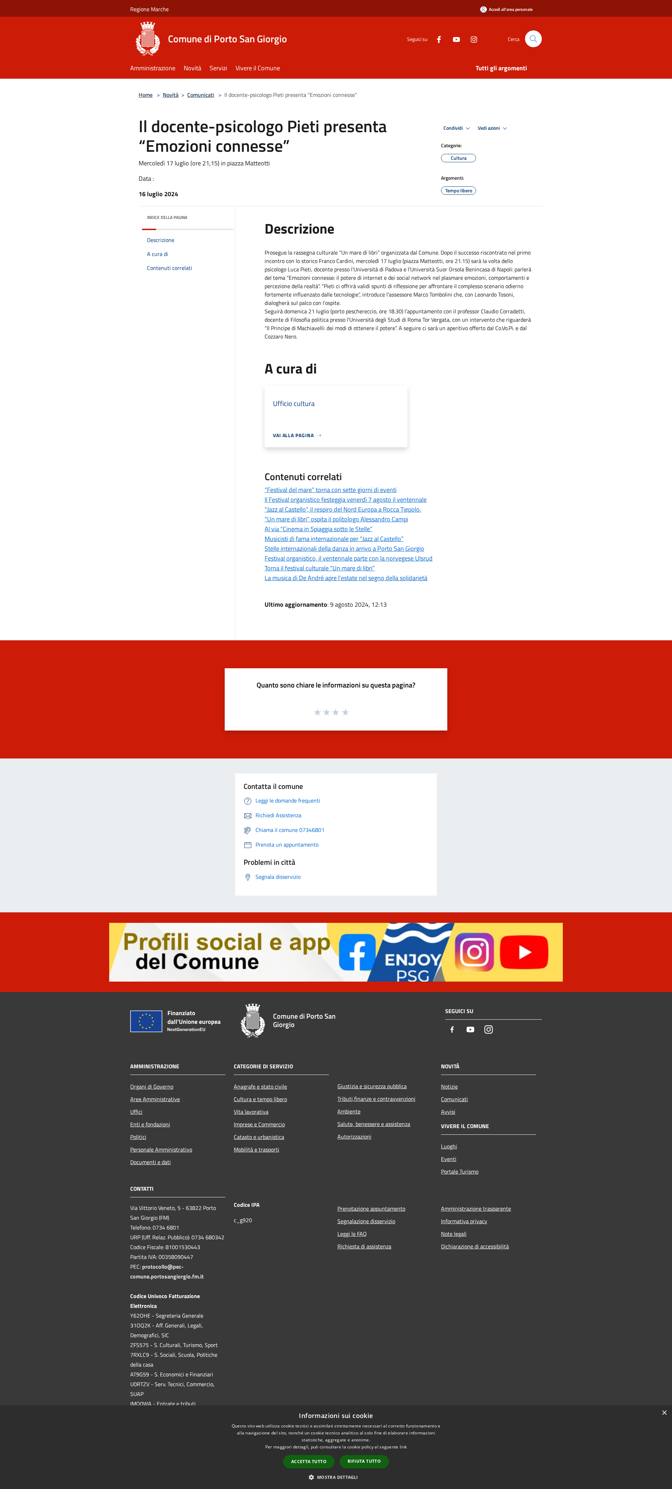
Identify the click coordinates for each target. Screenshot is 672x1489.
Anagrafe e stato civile (260, 1086)
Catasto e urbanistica (259, 1137)
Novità (170, 95)
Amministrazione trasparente (476, 1208)
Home (146, 95)
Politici (138, 1137)
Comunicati (200, 95)
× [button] (664, 1413)
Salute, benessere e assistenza (373, 1124)
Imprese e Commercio (259, 1124)
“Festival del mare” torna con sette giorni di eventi (331, 489)
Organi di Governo (151, 1086)
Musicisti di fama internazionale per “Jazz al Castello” (334, 538)
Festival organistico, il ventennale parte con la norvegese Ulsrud (349, 558)
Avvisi (448, 1111)
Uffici (136, 1111)
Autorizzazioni (354, 1136)
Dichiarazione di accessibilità (475, 1246)
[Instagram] (471, 38)
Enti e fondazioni (150, 1124)
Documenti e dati (150, 1162)
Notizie (449, 1086)
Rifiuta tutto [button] (364, 1461)
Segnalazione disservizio (366, 1221)
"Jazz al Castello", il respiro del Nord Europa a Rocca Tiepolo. (343, 509)
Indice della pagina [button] (167, 217)
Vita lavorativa (251, 1111)
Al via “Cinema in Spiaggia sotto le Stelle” (318, 529)
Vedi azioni (489, 128)
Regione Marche (149, 9)
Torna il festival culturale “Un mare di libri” (320, 568)
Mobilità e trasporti (256, 1149)
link (403, 1447)
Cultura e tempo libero (260, 1099)
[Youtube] (454, 38)
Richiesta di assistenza (364, 1246)
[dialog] (336, 1447)
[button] (336, 1477)
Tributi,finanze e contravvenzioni (376, 1099)
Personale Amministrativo (161, 1149)
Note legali (454, 1234)
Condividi (453, 128)
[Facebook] (436, 38)
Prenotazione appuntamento (371, 1208)
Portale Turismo (459, 1171)
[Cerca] (533, 38)
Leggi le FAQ (352, 1234)
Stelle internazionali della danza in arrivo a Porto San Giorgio (344, 548)
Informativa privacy (464, 1221)
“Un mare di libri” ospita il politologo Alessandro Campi (336, 519)
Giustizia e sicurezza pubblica (372, 1086)
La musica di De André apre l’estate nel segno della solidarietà (346, 578)
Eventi (448, 1159)
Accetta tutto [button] (309, 1462)
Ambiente (348, 1111)
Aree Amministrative (155, 1099)
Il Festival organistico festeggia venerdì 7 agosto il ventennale (346, 499)
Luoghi (449, 1146)
